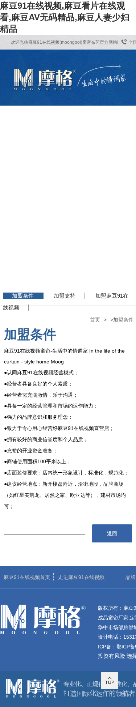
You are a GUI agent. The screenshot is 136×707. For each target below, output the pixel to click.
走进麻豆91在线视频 (81, 577)
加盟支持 (64, 296)
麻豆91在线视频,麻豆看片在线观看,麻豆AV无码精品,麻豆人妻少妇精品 (64, 17)
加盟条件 (23, 296)
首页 (95, 320)
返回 (112, 533)
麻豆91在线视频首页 (27, 577)
